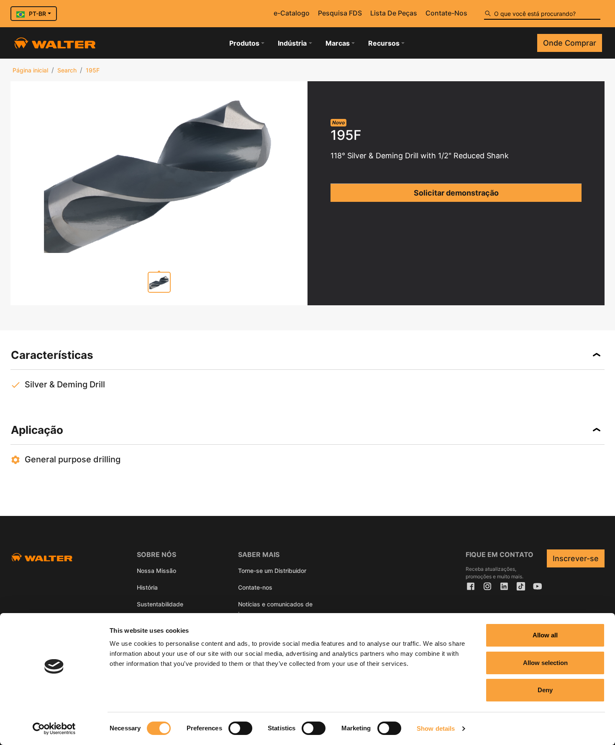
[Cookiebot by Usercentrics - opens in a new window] (54, 728)
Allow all (545, 635)
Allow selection (545, 662)
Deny (545, 689)
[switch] (240, 728)
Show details (436, 728)
